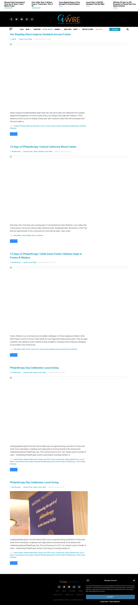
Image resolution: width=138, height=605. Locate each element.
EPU (48, 459)
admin (14, 39)
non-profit (55, 461)
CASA (23, 349)
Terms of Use (69, 594)
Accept (110, 597)
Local (59, 6)
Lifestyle (41, 151)
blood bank (17, 235)
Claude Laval (42, 459)
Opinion (80, 591)
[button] (134, 580)
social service (65, 349)
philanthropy (70, 461)
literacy (59, 126)
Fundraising (60, 459)
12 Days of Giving (19, 126)
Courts (28, 349)
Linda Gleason (20, 461)
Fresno (42, 126)
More (13, 134)
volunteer (13, 128)
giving (67, 459)
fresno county (50, 126)
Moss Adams (29, 461)
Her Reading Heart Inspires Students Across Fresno (40, 34)
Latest (21, 39)
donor (34, 235)
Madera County (55, 349)
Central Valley (26, 235)
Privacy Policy (58, 594)
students (83, 126)
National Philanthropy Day (43, 461)
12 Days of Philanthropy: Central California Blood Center (43, 146)
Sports (114, 8)
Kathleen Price (74, 459)
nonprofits (65, 126)
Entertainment (34, 8)
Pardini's (63, 461)
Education (36, 126)
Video (30, 39)
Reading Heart (75, 126)
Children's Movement (30, 459)
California (29, 126)
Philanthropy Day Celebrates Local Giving (34, 367)
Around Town (28, 151)
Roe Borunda (16, 151)
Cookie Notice (80, 594)
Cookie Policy (104, 601)
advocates (17, 349)
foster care (35, 349)
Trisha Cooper (80, 461)
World (64, 591)
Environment (7, 8)
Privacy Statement (114, 601)
